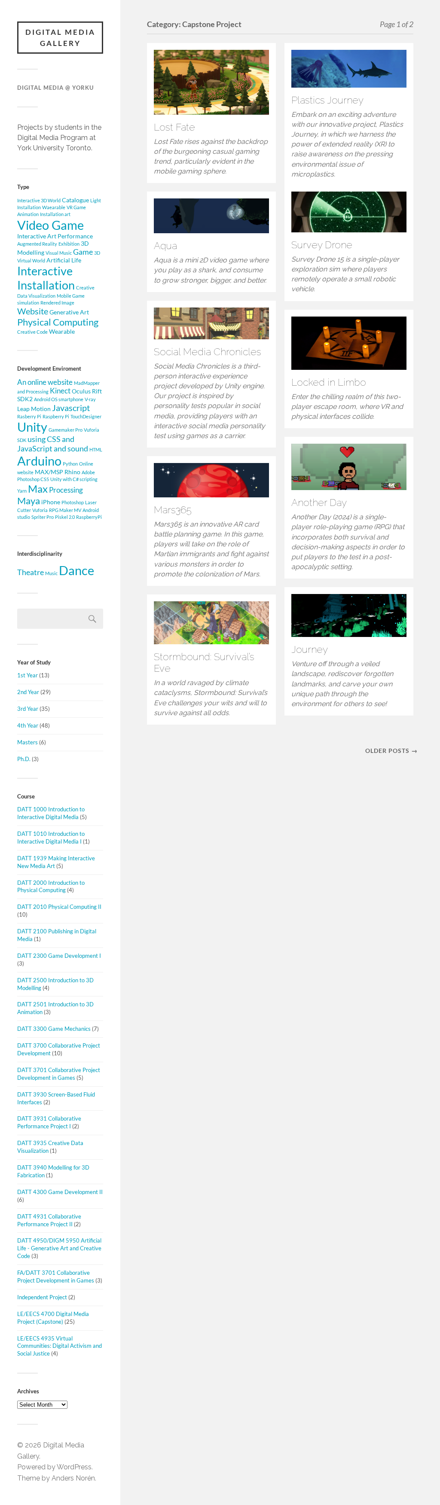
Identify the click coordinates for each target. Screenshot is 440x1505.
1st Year (27, 675)
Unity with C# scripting (74, 479)
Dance (76, 570)
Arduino (39, 460)
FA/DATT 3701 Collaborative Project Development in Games (55, 1276)
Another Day (319, 502)
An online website (45, 382)
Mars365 (173, 509)
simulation (28, 302)
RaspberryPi (89, 517)
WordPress (74, 1467)
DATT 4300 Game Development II (60, 1191)
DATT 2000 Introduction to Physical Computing (51, 886)
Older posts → (391, 750)
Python (70, 463)
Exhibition (68, 244)
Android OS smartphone (58, 399)
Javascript (71, 407)
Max (38, 488)
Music (51, 573)
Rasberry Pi (29, 416)
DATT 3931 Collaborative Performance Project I (49, 1122)
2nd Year (28, 692)
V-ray (90, 399)
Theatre (30, 572)
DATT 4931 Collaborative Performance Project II (49, 1220)
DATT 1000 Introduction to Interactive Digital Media (51, 813)
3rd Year (27, 708)
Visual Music (59, 253)
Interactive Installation (46, 278)
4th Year (27, 725)
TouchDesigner (85, 416)
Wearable (62, 331)
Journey (309, 649)
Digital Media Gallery (60, 37)
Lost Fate (174, 127)
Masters (27, 742)
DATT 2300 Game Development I (59, 955)
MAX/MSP (49, 471)
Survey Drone (321, 244)
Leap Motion (34, 408)
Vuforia (40, 510)
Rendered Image (57, 302)
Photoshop (72, 502)
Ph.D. (24, 759)
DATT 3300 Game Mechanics (54, 1028)
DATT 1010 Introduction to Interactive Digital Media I (51, 837)
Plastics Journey (327, 100)
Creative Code (32, 332)
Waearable (53, 207)
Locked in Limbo (328, 382)
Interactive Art (36, 236)
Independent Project (42, 1297)
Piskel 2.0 (65, 517)
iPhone (50, 502)
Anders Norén (73, 1478)
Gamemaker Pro (65, 430)
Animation (28, 214)
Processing (66, 490)
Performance (75, 236)
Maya (28, 500)
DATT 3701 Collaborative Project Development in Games (58, 1073)
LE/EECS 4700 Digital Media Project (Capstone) (53, 1317)
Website (32, 311)
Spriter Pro (42, 517)
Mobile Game (71, 296)
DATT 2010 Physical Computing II (59, 906)
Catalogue (75, 200)
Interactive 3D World (39, 200)
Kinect (60, 391)
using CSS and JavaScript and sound (52, 443)
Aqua (165, 245)
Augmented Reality (37, 244)
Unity (32, 427)
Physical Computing (57, 322)
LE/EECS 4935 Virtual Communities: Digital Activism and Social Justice (59, 1346)
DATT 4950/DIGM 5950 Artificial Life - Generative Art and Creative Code (59, 1248)
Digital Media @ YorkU (55, 87)
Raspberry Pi (56, 416)
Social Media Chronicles (207, 351)
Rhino (72, 471)
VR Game (76, 207)
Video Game (50, 224)
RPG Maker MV (65, 510)
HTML (95, 449)
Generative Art (69, 312)
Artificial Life (63, 260)
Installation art (55, 214)
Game (83, 251)
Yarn (22, 491)
